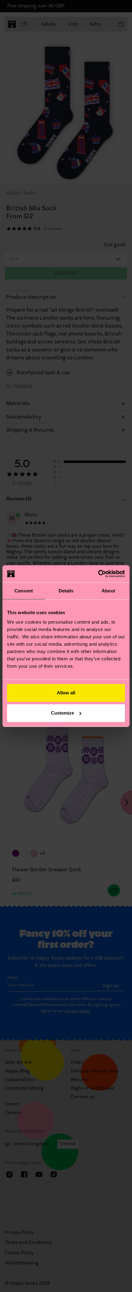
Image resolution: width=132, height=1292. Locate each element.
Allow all (66, 692)
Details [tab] (66, 590)
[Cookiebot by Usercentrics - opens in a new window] (98, 574)
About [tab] (108, 590)
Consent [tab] (23, 590)
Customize (62, 712)
